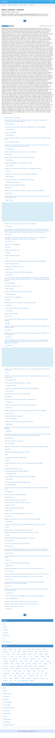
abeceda (51, 26)
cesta (19, 651)
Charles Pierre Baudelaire (11, 418)
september (45, 668)
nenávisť (36, 661)
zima (10, 680)
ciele (36, 651)
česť (15, 651)
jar (16, 656)
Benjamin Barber (7, 713)
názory (31, 661)
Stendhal (8, 460)
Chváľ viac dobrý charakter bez (22, 388)
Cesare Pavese (6, 710)
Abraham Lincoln (9, 269)
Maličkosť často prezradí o (20, 538)
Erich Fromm (8, 586)
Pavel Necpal (8, 305)
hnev (4, 656)
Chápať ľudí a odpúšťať (19, 163)
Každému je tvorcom (17, 308)
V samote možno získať (16, 457)
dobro (8, 654)
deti (4, 654)
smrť (24, 671)
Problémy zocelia (12, 117)
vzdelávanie (36, 678)
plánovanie (5, 666)
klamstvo (37, 656)
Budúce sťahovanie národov (20, 157)
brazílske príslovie (7, 719)
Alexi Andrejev (9, 396)
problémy (18, 668)
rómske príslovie (9, 129)
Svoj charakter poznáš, (13, 286)
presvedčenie (42, 666)
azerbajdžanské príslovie (8, 724)
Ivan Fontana (9, 226)
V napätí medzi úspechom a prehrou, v (24, 463)
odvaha (12, 663)
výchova (16, 678)
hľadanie (41, 654)
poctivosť (12, 666)
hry (4, 638)
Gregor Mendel (9, 274)
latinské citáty (6, 635)
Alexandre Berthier (7, 702)
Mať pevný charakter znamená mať (22, 532)
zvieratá (32, 680)
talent (38, 673)
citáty (47, 26)
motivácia (5, 661)
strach (22, 673)
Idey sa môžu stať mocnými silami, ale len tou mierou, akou (24, 582)
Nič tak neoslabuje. (27, 196)
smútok (29, 671)
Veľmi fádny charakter (14, 441)
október (17, 663)
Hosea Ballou (9, 431)
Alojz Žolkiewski (6, 722)
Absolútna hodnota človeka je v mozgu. (20, 223)
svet (34, 673)
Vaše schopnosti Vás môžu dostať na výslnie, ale (26, 319)
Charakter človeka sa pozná (19, 291)
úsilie (15, 675)
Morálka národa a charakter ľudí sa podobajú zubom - (27, 369)
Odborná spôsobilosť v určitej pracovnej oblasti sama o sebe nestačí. (27, 341)
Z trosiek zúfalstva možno (19, 272)
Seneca (7, 373)
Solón (7, 454)
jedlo (20, 656)
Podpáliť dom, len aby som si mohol (20, 405)
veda (37, 675)
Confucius (8, 171)
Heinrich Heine (9, 516)
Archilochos (5, 699)
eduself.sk (4, 2)
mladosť (44, 658)
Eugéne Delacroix (10, 438)
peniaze (45, 663)
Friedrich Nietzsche (10, 149)
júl (28, 656)
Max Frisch (8, 247)
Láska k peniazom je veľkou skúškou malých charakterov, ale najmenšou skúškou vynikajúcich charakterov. (27, 549)
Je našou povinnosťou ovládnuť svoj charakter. (27, 279)
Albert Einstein (9, 187)
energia (29, 654)
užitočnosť (31, 675)
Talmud (7, 527)
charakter (25, 651)
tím (42, 673)
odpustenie (5, 663)
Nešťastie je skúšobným (14, 508)
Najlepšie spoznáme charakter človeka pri (25, 524)
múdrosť (12, 661)
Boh (33, 649)
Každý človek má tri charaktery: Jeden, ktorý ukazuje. (27, 574)
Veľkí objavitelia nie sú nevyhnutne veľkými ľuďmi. (26, 238)
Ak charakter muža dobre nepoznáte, (20, 399)
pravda (35, 666)
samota (32, 668)
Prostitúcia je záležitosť (17, 471)
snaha (34, 671)
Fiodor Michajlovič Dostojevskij (12, 182)
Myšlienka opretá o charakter (19, 530)
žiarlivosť (5, 680)
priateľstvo (5, 668)
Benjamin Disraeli (9, 176)
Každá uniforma (12, 244)
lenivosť (5, 658)
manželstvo (32, 658)
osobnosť (35, 663)
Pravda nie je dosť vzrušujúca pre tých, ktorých (26, 488)
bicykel (28, 649)
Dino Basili (8, 449)
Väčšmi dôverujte (17, 452)
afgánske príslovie (7, 693)
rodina (26, 668)
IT (8, 656)
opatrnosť (28, 663)
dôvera (13, 654)
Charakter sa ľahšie (14, 606)
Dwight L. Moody (9, 288)
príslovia (5, 626)
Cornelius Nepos (9, 310)
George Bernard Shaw (11, 380)
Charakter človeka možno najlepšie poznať (25, 261)
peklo (40, 663)
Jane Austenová (9, 402)
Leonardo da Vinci (10, 391)
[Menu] (51, 1)
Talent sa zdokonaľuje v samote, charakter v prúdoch (27, 138)
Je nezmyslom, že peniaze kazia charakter (24, 576)
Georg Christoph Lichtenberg (12, 263)
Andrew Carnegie (9, 165)
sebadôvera (38, 668)
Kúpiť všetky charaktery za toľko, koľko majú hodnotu (27, 556)
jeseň (24, 656)
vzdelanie (29, 678)
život (15, 680)
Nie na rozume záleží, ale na (19, 179)
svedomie (28, 673)
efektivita (24, 654)
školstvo (9, 671)
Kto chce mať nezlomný (17, 563)
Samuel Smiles (9, 510)
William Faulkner (9, 200)
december (46, 651)
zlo (18, 680)
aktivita (5, 649)
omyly (23, 663)
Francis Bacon (9, 407)
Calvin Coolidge (6, 705)
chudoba (31, 651)
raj (22, 668)
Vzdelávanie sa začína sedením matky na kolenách (27, 427)
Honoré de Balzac (10, 413)
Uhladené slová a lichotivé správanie (23, 168)
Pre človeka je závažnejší (18, 482)
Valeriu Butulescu (9, 160)
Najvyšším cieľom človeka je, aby (23, 519)
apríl (15, 649)
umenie (5, 675)
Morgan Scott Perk (10, 124)
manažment (25, 658)
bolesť (44, 649)
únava (10, 675)
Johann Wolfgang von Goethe (12, 142)
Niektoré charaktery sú (17, 502)
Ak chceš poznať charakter (15, 266)
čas (11, 651)
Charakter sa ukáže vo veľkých (21, 601)
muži (17, 661)
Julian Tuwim (8, 560)
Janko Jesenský (9, 571)
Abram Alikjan (6, 696)
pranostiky (5, 632)
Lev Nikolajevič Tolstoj (10, 385)
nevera (42, 661)
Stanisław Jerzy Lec (10, 505)
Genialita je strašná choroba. (26, 410)
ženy (47, 678)
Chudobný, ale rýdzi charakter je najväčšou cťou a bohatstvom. (26, 589)
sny (38, 671)
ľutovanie (15, 658)
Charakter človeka (12, 250)
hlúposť (46, 654)
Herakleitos (8, 252)
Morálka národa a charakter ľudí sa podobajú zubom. (27, 376)
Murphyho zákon (9, 565)
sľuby (20, 671)
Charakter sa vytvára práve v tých (25, 596)
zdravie (42, 678)
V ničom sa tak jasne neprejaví (18, 383)
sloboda (14, 671)
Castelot (5, 690)
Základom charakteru (12, 255)
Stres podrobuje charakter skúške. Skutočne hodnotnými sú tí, (26, 120)
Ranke (7, 465)
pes (50, 663)
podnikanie (19, 666)
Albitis (4, 688)
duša (18, 654)
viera (41, 675)
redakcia (36, 731)
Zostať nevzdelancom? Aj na (17, 394)
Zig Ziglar (8, 323)
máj (20, 658)
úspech (25, 675)
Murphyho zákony (7, 641)
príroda (11, 668)
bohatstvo (38, 649)
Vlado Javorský (9, 479)
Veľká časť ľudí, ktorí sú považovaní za (26, 446)
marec (39, 658)
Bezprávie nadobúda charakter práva (21, 152)
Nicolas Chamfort (9, 546)
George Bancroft (9, 491)
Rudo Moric (8, 299)
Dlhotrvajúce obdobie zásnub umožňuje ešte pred (27, 326)
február (35, 654)
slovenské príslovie (10, 135)
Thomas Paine (9, 608)
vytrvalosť (22, 678)
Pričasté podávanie (13, 416)
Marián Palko (8, 316)
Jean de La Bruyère (10, 443)
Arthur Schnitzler (9, 497)
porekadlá (5, 629)
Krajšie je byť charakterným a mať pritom (24, 568)
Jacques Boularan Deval (11, 473)
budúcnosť (5, 651)
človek (40, 651)
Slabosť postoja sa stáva (15, 185)
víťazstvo (5, 678)
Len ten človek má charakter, (17, 543)
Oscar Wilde (8, 330)
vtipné (11, 678)
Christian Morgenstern (11, 294)
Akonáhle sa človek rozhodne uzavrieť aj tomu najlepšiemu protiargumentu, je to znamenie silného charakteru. (27, 145)
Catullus (5, 716)
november (48, 661)
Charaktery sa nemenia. (21, 174)
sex (4, 671)
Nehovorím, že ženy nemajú (19, 513)
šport (42, 671)
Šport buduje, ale (13, 297)
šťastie (17, 673)
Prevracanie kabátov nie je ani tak (20, 476)
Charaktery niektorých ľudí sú (20, 302)
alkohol (10, 649)
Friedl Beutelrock (9, 540)
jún (32, 656)
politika (25, 666)
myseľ (21, 661)
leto (10, 658)
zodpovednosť (24, 680)
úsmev (19, 675)
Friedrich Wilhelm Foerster (12, 598)
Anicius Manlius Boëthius (8, 707)
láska (48, 656)
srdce (12, 673)
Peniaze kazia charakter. (16, 500)
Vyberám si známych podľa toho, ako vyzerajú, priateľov (27, 333)
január (12, 656)
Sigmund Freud (9, 241)
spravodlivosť (6, 673)
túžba (46, 673)
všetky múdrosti (5, 26)
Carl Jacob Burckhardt (11, 484)
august (19, 649)
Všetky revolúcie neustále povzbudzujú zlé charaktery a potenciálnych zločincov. (27, 434)
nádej (26, 661)
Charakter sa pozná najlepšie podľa (22, 603)
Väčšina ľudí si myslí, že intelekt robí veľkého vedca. (24, 190)
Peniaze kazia (10, 132)
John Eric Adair (9, 345)
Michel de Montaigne (10, 283)
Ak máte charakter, (11, 313)
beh (24, 649)
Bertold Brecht (9, 154)
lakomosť (43, 656)
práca (30, 666)
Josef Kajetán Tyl (9, 593)
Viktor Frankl (8, 234)
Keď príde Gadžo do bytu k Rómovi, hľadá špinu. (25, 127)
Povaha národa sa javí (16, 494)
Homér (7, 258)
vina (45, 675)
